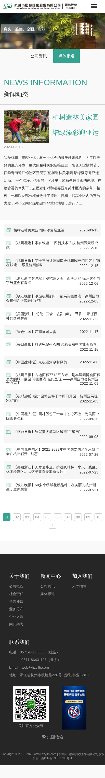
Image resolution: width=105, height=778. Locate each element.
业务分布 (16, 609)
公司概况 (16, 586)
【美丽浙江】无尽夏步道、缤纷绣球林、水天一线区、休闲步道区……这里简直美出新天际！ (52, 469)
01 (7, 517)
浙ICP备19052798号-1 (56, 758)
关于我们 (19, 576)
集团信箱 (54, 737)
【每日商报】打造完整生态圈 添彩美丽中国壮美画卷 (55, 344)
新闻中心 (51, 576)
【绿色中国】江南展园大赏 (35, 332)
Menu (93, 3)
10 (98, 517)
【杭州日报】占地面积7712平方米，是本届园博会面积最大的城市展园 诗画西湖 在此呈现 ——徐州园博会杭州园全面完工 (53, 379)
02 (17, 517)
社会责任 (16, 594)
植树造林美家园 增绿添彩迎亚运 (39, 230)
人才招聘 (79, 586)
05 (47, 517)
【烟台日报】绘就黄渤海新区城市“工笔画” (47, 432)
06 (58, 517)
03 (27, 517)
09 (88, 517)
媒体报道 (66, 56)
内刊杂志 (16, 624)
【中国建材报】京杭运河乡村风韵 (40, 362)
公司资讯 (39, 56)
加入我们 (82, 576)
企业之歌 (16, 617)
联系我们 (19, 642)
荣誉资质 (16, 601)
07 (68, 517)
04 (37, 517)
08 (78, 517)
